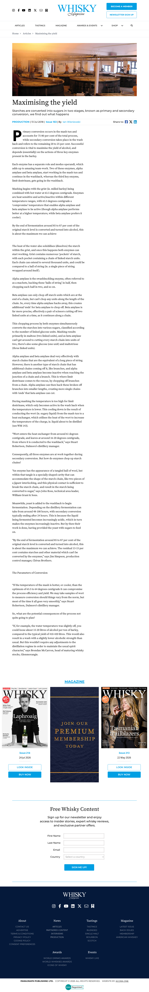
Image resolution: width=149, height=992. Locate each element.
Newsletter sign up (122, 14)
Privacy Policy (22, 937)
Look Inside (25, 767)
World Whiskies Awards (57, 961)
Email (56, 849)
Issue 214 (24, 753)
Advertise (22, 930)
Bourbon (92, 937)
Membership (127, 933)
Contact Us (22, 926)
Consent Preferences (22, 944)
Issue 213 (124, 753)
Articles (20, 25)
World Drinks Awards (57, 958)
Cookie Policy (22, 940)
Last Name (54, 842)
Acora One (122, 981)
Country (55, 856)
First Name (54, 835)
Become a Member (121, 6)
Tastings (40, 25)
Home (15, 33)
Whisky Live (92, 958)
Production (21, 121)
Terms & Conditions (22, 933)
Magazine (61, 25)
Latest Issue (127, 926)
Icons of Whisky (57, 965)
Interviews (57, 933)
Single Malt (92, 933)
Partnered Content (57, 930)
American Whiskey (127, 937)
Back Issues (127, 930)
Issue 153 (51, 121)
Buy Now (25, 774)
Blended (92, 930)
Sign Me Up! (79, 867)
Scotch (92, 940)
